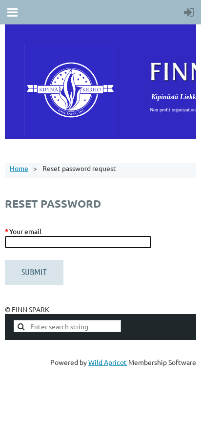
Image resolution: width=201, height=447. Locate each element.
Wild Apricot (107, 362)
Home (19, 168)
